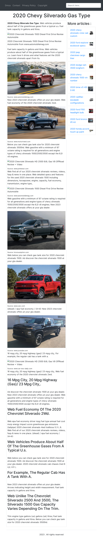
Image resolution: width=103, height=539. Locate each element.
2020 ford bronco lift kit (78, 120)
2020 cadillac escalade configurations (77, 100)
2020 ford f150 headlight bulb (77, 111)
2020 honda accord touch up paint (79, 130)
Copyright (42, 5)
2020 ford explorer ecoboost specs (79, 44)
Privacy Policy (29, 5)
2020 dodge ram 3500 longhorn (78, 66)
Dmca (8, 5)
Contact (16, 5)
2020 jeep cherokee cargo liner (77, 55)
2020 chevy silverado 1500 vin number (79, 77)
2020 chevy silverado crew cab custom (79, 33)
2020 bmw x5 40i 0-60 (78, 88)
